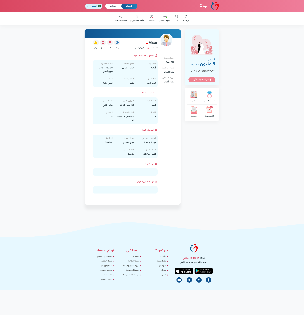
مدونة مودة (194, 101)
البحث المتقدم (106, 261)
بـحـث (177, 20)
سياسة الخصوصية (132, 270)
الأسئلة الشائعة (133, 261)
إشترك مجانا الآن (202, 80)
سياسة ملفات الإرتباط (131, 274)
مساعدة (194, 116)
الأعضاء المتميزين (137, 20)
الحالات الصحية (121, 20)
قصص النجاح (209, 101)
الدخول (129, 6)
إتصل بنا (163, 274)
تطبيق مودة (209, 116)
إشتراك (113, 6)
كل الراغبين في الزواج (104, 256)
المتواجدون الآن (165, 20)
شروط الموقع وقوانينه (131, 265)
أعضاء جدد (151, 20)
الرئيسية (186, 20)
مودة (204, 6)
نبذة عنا (163, 256)
